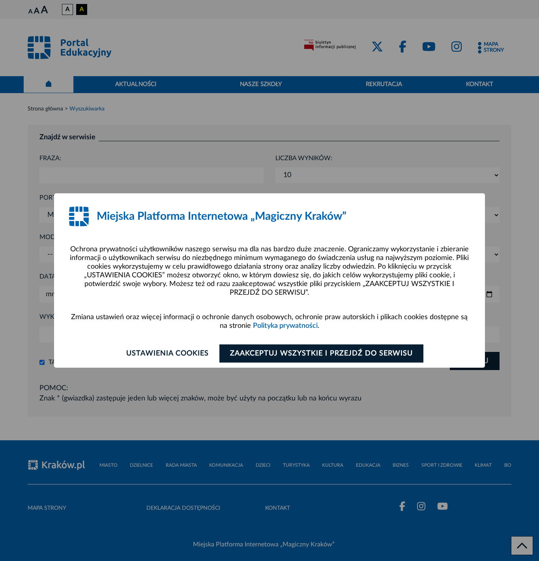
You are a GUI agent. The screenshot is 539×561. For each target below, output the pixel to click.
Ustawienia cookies (167, 353)
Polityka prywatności (285, 325)
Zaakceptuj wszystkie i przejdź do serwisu (321, 353)
